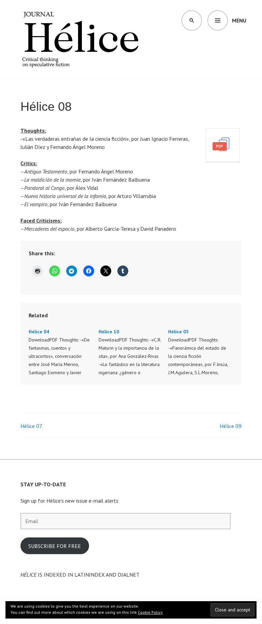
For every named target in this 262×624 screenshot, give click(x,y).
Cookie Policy (150, 612)
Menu (239, 20)
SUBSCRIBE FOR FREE (54, 546)
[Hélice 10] (134, 352)
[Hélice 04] (64, 352)
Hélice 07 (31, 426)
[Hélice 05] (203, 352)
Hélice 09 (231, 426)
